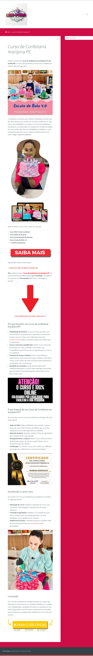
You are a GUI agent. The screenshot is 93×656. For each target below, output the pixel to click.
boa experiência (36, 523)
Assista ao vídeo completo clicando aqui (24, 268)
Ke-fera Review (7, 651)
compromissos (14, 340)
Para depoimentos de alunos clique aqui (30, 316)
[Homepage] (16, 15)
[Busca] (85, 12)
